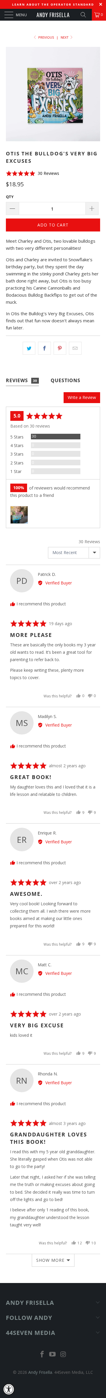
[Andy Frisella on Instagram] (63, 1354)
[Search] (85, 14)
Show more (50, 1260)
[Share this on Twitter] (29, 348)
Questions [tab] (65, 380)
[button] (32, 173)
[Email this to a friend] (75, 348)
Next (65, 37)
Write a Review (82, 397)
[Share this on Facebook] (44, 348)
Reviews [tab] (21, 380)
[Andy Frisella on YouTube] (52, 1354)
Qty (10, 196)
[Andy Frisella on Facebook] (42, 1354)
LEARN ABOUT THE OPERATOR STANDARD (53, 4)
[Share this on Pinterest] (60, 348)
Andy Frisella (53, 15)
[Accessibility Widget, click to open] (9, 1389)
